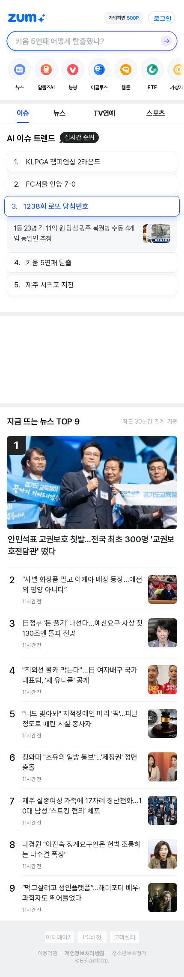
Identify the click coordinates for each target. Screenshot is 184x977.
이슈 (23, 113)
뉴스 (59, 113)
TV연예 (104, 113)
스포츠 (155, 113)
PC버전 (92, 937)
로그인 (163, 18)
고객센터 (124, 937)
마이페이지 (59, 937)
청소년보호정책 (129, 953)
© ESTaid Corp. (92, 961)
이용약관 (47, 953)
